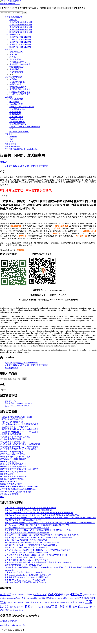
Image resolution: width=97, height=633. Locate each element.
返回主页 (4, 162)
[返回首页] (10, 1)
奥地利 (11, 598)
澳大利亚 (32, 602)
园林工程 (13, 54)
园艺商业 (8, 49)
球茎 (61, 602)
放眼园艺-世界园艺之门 (10, 4)
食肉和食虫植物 (16, 119)
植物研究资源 (15, 84)
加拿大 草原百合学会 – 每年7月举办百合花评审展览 (26, 547)
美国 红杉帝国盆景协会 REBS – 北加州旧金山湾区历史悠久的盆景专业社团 (36, 555)
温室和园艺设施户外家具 (19, 64)
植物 (82, 598)
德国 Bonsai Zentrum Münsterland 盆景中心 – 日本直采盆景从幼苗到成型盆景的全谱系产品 (42, 515)
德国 (20, 598)
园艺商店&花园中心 (17, 62)
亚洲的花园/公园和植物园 (20, 37)
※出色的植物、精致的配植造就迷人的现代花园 (20, 444)
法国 (16, 602)
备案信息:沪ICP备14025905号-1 (13, 625)
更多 (2, 497)
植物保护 (13, 137)
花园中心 (44, 607)
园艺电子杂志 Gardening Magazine (18, 403)
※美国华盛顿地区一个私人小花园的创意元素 (19, 447)
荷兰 (83, 606)
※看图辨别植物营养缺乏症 (11, 419)
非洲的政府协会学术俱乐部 (20, 32)
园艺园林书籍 (10, 401)
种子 (75, 602)
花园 (31, 606)
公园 (21, 595)
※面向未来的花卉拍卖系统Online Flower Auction (20, 486)
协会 (54, 594)
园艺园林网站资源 (17, 82)
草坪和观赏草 (15, 114)
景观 (45, 598)
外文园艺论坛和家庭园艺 (19, 94)
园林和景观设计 (16, 69)
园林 (66, 594)
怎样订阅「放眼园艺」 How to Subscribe (21, 149)
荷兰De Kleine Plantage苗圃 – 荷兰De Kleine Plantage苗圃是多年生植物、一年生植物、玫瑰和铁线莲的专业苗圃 (50, 518)
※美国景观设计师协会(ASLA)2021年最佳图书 (19, 429)
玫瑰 (54, 602)
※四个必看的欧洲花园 (9, 481)
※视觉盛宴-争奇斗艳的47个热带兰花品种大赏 (19, 424)
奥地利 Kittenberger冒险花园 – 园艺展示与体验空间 (26, 540)
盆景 (67, 602)
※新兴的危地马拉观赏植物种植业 (14, 472)
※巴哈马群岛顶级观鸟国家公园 (13, 467)
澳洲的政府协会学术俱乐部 (20, 30)
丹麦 (14, 595)
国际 (86, 594)
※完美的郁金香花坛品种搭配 (12, 442)
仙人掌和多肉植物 (17, 109)
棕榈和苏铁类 (15, 112)
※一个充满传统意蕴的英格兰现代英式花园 (18, 449)
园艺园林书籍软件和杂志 (19, 89)
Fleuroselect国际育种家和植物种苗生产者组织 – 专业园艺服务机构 (32, 543)
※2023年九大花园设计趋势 (11, 452)
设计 (4, 610)
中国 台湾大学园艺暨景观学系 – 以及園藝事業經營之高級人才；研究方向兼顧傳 (38, 562)
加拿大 (40, 594)
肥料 (11, 142)
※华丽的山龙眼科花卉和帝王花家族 (15, 457)
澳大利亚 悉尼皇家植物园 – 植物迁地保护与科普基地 (27, 533)
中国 (5, 594)
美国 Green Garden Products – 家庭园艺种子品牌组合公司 (28, 575)
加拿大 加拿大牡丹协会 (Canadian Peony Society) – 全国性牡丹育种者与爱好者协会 (39, 538)
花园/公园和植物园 (12, 35)
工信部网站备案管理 (8, 621)
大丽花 (4, 598)
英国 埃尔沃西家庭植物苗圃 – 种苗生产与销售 (24, 557)
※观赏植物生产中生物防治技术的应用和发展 (19, 469)
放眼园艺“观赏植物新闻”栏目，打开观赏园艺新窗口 (26, 166)
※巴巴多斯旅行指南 (8, 462)
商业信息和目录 (16, 52)
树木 (73, 598)
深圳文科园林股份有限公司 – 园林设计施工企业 (24, 565)
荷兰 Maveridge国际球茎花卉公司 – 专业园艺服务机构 (27, 528)
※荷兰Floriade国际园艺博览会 (12, 454)
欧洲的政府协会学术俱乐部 (20, 25)
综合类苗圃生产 (16, 59)
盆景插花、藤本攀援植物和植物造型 (24, 127)
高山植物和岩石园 (17, 122)
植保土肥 (8, 134)
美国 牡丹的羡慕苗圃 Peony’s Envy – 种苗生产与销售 (26, 560)
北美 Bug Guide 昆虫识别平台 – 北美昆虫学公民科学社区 (28, 510)
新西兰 (30, 598)
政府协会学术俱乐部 (13, 17)
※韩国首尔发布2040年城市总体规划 (15, 437)
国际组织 (13, 20)
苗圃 (58, 606)
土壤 (11, 139)
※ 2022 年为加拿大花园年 (11, 484)
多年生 (93, 594)
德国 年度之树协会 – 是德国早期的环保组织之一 (25, 520)
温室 (23, 602)
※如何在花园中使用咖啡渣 (11, 422)
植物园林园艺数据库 (17, 87)
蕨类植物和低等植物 (17, 124)
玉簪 (47, 602)
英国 (71, 606)
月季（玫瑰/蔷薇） (17, 99)
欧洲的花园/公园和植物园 (20, 40)
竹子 (11, 129)
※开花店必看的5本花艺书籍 (12, 479)
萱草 (92, 607)
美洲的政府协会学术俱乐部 (20, 27)
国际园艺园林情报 (12, 147)
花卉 (20, 607)
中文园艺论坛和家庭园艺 (19, 92)
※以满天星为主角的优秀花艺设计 (14, 477)
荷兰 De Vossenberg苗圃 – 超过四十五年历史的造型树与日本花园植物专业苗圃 (37, 525)
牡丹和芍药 (14, 102)
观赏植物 (8, 97)
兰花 (29, 594)
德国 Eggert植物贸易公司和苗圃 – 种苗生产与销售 (25, 582)
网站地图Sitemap (11, 368)
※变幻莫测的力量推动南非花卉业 (14, 459)
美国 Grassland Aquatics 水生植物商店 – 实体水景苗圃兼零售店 (30, 508)
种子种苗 (13, 57)
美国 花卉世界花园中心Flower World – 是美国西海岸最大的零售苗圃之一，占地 (38, 530)
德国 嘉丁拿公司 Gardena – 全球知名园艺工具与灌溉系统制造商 (31, 545)
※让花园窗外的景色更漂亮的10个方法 (16, 417)
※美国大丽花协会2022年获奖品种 (14, 427)
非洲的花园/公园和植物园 (20, 47)
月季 (53, 598)
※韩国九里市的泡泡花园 (10, 434)
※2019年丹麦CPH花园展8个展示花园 (15, 492)
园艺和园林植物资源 (13, 77)
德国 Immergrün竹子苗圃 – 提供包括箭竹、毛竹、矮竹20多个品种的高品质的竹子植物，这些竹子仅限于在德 (50, 523)
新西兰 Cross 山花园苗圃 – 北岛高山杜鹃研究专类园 (26, 552)
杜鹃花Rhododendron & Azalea (17, 406)
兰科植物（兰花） (17, 104)
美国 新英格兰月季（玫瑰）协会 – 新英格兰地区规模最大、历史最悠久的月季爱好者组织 (42, 535)
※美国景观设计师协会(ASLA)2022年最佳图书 (19, 432)
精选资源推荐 (10, 144)
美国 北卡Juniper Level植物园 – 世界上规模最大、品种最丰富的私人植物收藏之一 (38, 550)
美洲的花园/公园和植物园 (20, 44)
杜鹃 (66, 598)
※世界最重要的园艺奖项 (10, 439)
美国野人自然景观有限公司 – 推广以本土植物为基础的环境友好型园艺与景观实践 (39, 513)
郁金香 (13, 610)
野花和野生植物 (16, 117)
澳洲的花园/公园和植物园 (20, 42)
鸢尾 (20, 610)
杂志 (60, 598)
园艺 (77, 594)
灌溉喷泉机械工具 (17, 67)
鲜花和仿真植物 (16, 72)
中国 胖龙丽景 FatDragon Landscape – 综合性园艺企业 (27, 577)
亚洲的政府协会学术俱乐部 (20, 22)
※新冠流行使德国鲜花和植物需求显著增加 (18, 489)
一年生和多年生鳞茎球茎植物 (21, 107)
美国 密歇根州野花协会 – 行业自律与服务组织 (24, 572)
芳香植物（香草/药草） (19, 132)
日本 (37, 598)
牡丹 (41, 602)
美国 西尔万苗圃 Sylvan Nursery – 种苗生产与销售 (25, 580)
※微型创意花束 (6, 474)
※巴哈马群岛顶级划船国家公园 (13, 464)
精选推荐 (13, 79)
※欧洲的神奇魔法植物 (9, 494)
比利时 (9, 602)
